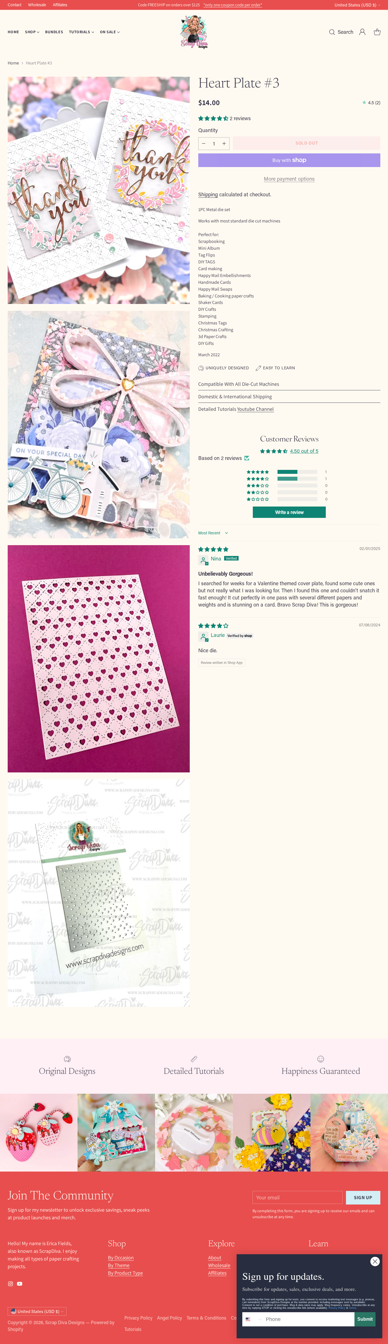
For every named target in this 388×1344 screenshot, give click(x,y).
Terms (352, 1308)
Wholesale (219, 1265)
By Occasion (121, 1257)
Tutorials (132, 1329)
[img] (213, 549)
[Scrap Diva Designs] (194, 31)
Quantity (208, 130)
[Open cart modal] (377, 32)
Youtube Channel (255, 409)
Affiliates (217, 1273)
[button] (214, 118)
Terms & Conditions (206, 1318)
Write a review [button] (289, 512)
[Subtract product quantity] (204, 143)
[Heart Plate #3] (98, 190)
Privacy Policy (138, 1318)
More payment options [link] (289, 178)
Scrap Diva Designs (65, 1322)
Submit (365, 1319)
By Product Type (125, 1273)
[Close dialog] (375, 1261)
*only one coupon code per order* (232, 5)
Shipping (208, 194)
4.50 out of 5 (304, 450)
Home (13, 63)
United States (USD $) (355, 5)
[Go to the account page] (362, 32)
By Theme (119, 1265)
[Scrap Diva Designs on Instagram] (10, 1284)
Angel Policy (169, 1318)
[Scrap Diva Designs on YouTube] (19, 1284)
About (214, 1257)
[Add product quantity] (224, 143)
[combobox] (253, 1319)
